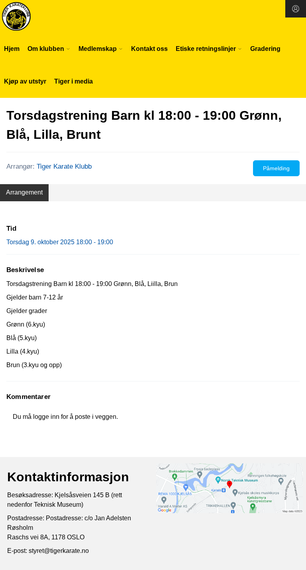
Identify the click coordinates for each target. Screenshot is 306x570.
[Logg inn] (295, 9)
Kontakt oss (149, 48)
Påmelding (276, 168)
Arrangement (24, 192)
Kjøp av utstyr (25, 81)
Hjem (12, 48)
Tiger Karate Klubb (64, 166)
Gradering (265, 48)
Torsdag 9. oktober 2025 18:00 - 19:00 (59, 242)
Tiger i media (73, 81)
